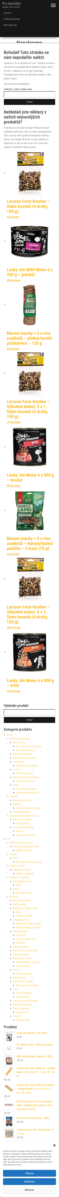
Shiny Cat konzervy (25, 781)
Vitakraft (17, 1016)
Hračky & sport (17, 865)
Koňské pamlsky (21, 946)
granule (7, 13)
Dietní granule (22, 823)
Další (18, 912)
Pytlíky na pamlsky (25, 873)
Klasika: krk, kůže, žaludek (28, 923)
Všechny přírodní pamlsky (25, 1000)
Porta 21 (17, 769)
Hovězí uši (21, 935)
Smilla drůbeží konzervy (27, 792)
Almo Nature (19, 742)
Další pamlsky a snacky (27, 985)
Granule (13, 854)
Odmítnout (29, 1181)
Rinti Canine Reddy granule (29, 862)
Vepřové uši (21, 1012)
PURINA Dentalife (24, 916)
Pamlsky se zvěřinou (23, 958)
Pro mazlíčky (11, 3)
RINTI (15, 858)
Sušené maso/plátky (23, 981)
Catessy (17, 804)
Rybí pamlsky (10, 25)
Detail (16, 217)
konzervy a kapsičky (25, 835)
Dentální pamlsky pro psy (25, 908)
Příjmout (29, 1173)
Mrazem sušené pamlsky (25, 950)
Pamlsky (14, 796)
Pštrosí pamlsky (21, 954)
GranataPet (18, 761)
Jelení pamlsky (23, 966)
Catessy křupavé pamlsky (28, 808)
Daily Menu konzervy (26, 750)
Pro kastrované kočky (23, 827)
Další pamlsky (19, 904)
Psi (8, 838)
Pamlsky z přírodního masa (26, 846)
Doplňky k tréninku (22, 869)
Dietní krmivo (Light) (22, 819)
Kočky (10, 734)
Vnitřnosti (20, 942)
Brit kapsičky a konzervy (24, 758)
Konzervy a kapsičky (19, 738)
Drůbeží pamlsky (12, 19)
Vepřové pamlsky (21, 1008)
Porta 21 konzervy (24, 773)
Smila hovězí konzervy (26, 788)
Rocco (16, 969)
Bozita (16, 889)
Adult (18, 885)
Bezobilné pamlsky (22, 800)
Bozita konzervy (23, 892)
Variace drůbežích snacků (28, 927)
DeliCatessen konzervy (27, 765)
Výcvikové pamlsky (22, 1004)
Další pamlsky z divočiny (27, 962)
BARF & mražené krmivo (21, 842)
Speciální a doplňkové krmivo (24, 815)
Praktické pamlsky (22, 811)
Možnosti (29, 1190)
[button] (54, 1145)
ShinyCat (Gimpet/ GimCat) (26, 777)
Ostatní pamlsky (24, 993)
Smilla (16, 784)
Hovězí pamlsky (20, 931)
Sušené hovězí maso (26, 939)
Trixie (15, 989)
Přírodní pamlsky (24, 973)
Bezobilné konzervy (22, 754)
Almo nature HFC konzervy (29, 746)
